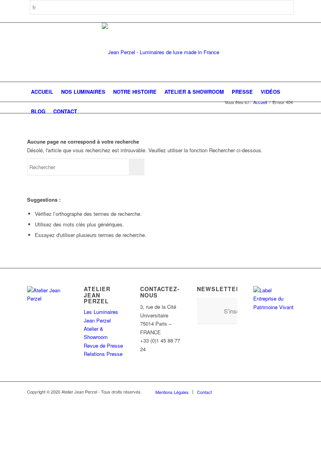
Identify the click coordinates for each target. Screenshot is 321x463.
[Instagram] (241, 391)
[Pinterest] (253, 391)
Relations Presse (103, 353)
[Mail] (288, 391)
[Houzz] (265, 391)
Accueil (260, 102)
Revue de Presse (103, 345)
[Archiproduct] (276, 391)
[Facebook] (229, 391)
